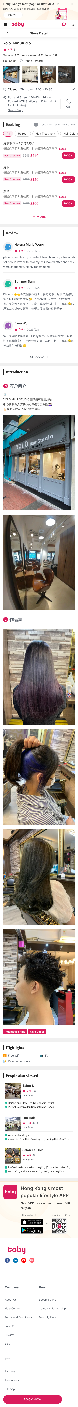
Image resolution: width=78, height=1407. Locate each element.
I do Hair (28, 1118)
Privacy (9, 1334)
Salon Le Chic (32, 1150)
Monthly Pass (47, 1317)
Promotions (12, 1380)
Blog (7, 1343)
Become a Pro (47, 1299)
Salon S (28, 1086)
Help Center (12, 1308)
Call (68, 106)
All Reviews (37, 357)
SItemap (10, 1389)
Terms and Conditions (18, 1317)
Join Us (9, 1326)
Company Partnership (52, 1308)
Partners (10, 1371)
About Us (11, 1299)
